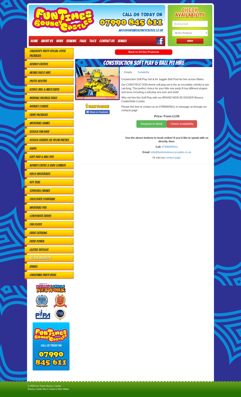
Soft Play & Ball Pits (42, 157)
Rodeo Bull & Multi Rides (44, 89)
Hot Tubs (35, 182)
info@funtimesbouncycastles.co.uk (141, 30)
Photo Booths (38, 81)
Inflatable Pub (38, 207)
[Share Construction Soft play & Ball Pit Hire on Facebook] (97, 111)
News (59, 41)
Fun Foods (36, 224)
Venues (122, 41)
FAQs (83, 41)
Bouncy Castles (39, 64)
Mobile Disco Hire (40, 72)
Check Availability (182, 123)
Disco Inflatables (40, 174)
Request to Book (151, 123)
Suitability (143, 72)
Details (128, 72)
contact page (173, 157)
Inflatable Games (40, 123)
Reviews (71, 41)
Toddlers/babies (40, 191)
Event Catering (38, 233)
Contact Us (106, 41)
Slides (33, 148)
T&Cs (92, 41)
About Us (47, 41)
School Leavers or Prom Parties (49, 140)
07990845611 (170, 146)
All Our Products (40, 258)
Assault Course (39, 106)
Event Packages (39, 115)
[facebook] (159, 41)
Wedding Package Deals (43, 98)
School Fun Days (39, 131)
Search (190, 41)
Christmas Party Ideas (43, 275)
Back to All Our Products (143, 52)
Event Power (37, 241)
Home (34, 41)
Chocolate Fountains (42, 199)
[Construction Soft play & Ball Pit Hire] (97, 83)
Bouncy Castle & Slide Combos (48, 165)
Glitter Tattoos (39, 250)
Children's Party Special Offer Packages (48, 53)
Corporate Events (40, 216)
